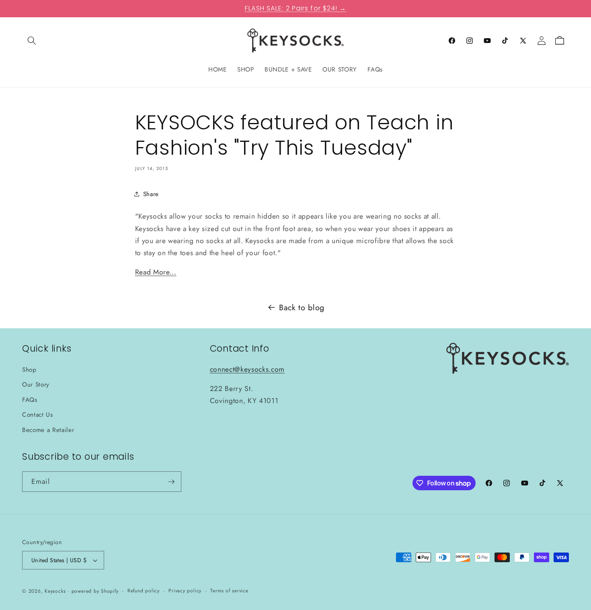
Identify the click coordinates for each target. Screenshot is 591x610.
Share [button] (151, 193)
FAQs (29, 399)
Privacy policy (184, 590)
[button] (31, 40)
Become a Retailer (48, 430)
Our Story (35, 384)
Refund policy (143, 590)
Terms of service (229, 590)
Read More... (155, 272)
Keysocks (55, 591)
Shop (29, 369)
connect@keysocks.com (247, 369)
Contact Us (37, 415)
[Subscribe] (171, 481)
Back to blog (301, 307)
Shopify (109, 591)
